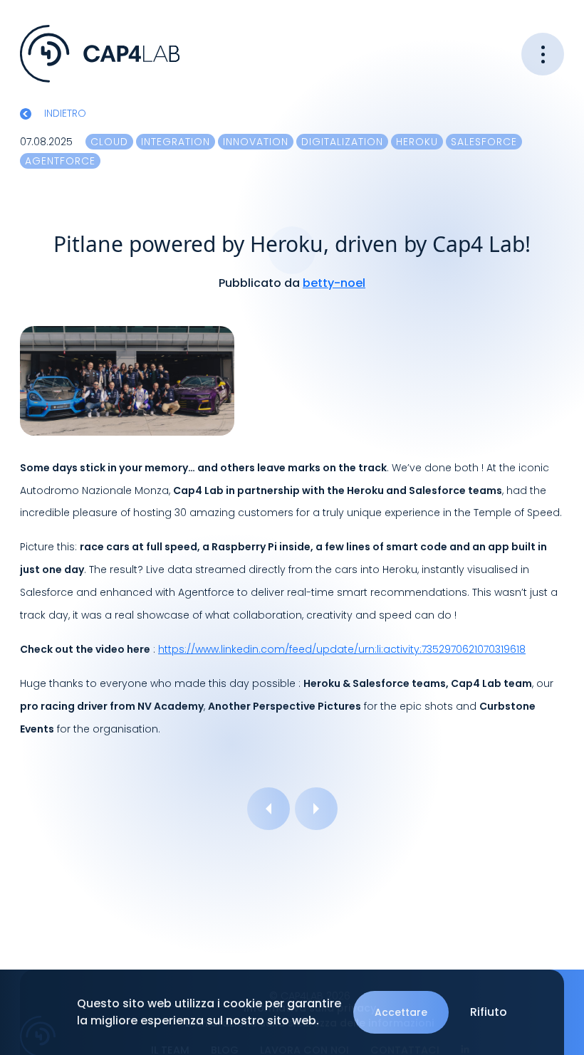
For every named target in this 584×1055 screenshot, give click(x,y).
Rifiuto (488, 1012)
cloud (109, 142)
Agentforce (60, 161)
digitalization (342, 142)
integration (175, 142)
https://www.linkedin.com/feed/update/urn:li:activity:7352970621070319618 (342, 649)
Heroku (417, 142)
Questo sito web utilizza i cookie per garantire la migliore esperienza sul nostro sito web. (209, 1012)
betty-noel (334, 283)
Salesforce (484, 142)
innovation (255, 142)
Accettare (401, 1012)
